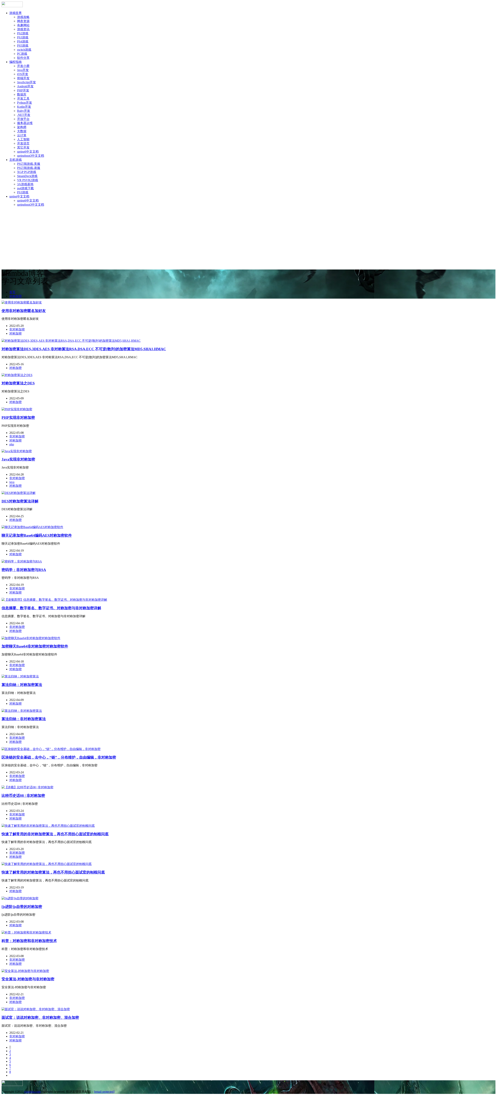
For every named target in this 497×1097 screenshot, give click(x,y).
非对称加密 (17, 329)
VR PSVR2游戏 (27, 180)
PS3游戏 (22, 37)
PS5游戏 (22, 45)
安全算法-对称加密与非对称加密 (28, 979)
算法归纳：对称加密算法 (22, 685)
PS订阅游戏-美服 (28, 163)
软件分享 (23, 57)
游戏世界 (15, 13)
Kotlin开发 (24, 106)
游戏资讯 (23, 29)
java (11, 482)
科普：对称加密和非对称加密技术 (29, 941)
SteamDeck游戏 (27, 176)
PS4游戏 (22, 41)
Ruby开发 (23, 110)
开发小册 (23, 66)
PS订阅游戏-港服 (28, 168)
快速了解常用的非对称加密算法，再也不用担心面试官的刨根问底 (55, 834)
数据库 (21, 94)
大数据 (21, 131)
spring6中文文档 (28, 151)
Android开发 (25, 86)
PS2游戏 (22, 33)
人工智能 (23, 139)
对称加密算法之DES (18, 383)
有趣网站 (23, 25)
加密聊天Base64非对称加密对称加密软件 (35, 646)
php (11, 444)
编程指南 (15, 61)
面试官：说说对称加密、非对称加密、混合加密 (40, 1017)
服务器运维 (25, 123)
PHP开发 (23, 90)
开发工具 (23, 98)
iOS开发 (22, 74)
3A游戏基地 (25, 184)
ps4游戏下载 (25, 188)
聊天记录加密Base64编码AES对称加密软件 (37, 535)
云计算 (21, 135)
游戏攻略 (23, 17)
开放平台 (23, 119)
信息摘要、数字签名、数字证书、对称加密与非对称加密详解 (51, 608)
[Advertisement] (248, 237)
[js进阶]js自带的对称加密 (22, 907)
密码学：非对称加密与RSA (24, 570)
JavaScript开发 (26, 82)
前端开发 (23, 78)
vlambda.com (32, 1091)
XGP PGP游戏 (26, 172)
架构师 (21, 127)
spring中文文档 (19, 196)
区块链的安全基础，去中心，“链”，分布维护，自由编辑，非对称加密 (59, 757)
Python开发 (24, 102)
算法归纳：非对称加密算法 (24, 719)
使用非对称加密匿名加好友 (24, 311)
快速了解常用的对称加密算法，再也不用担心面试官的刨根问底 (53, 872)
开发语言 (23, 143)
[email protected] (104, 1091)
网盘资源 (23, 21)
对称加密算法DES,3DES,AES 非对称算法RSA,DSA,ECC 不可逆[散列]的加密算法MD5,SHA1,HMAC (84, 349)
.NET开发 (23, 114)
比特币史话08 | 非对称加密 (23, 796)
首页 (12, 292)
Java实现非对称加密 (18, 459)
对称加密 (15, 296)
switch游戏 (24, 49)
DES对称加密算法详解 (20, 501)
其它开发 (23, 147)
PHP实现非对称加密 (18, 418)
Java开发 (23, 70)
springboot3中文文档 (30, 155)
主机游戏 (15, 159)
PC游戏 (22, 53)
